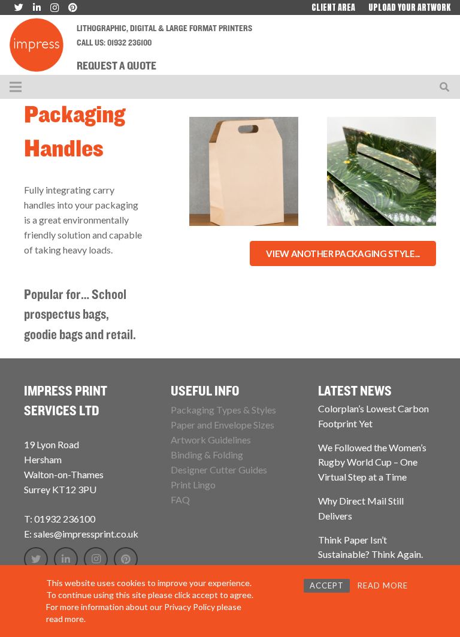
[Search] (444, 87)
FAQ (180, 499)
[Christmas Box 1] (381, 171)
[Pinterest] (126, 559)
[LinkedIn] (66, 559)
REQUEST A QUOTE (116, 67)
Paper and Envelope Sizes (222, 424)
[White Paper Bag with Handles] (243, 171)
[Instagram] (96, 559)
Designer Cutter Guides (219, 469)
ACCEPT (327, 585)
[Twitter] (36, 559)
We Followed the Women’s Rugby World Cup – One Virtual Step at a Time (372, 462)
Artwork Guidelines (211, 439)
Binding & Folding (207, 454)
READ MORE (383, 585)
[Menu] (15, 87)
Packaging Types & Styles (223, 409)
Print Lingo (193, 484)
